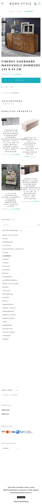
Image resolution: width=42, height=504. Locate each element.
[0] (34, 3)
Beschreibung (12, 101)
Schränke (29, 11)
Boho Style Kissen (11, 283)
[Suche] (39, 225)
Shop (19, 11)
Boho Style (6, 395)
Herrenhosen (8, 311)
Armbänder (7, 325)
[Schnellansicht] (15, 120)
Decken (6, 287)
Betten (6, 273)
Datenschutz (6, 410)
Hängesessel (8, 242)
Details (9, 104)
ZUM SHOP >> (21, 80)
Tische (5, 252)
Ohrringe (7, 335)
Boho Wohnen (13, 395)
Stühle (6, 262)
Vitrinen (6, 269)
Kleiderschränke (10, 280)
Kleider (6, 297)
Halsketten (8, 328)
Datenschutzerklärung (21, 501)
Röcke (5, 301)
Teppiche (6, 290)
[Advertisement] (21, 365)
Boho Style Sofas (10, 235)
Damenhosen (8, 304)
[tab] (13, 101)
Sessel (5, 238)
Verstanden (21, 497)
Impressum (5, 414)
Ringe (5, 321)
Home (11, 11)
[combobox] (10, 448)
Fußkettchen (9, 332)
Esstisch (6, 266)
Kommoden (7, 276)
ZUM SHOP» (10, 123)
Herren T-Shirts (10, 314)
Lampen (6, 259)
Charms (6, 339)
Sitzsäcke (7, 245)
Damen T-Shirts (9, 308)
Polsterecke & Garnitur (13, 249)
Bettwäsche (8, 294)
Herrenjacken (9, 318)
